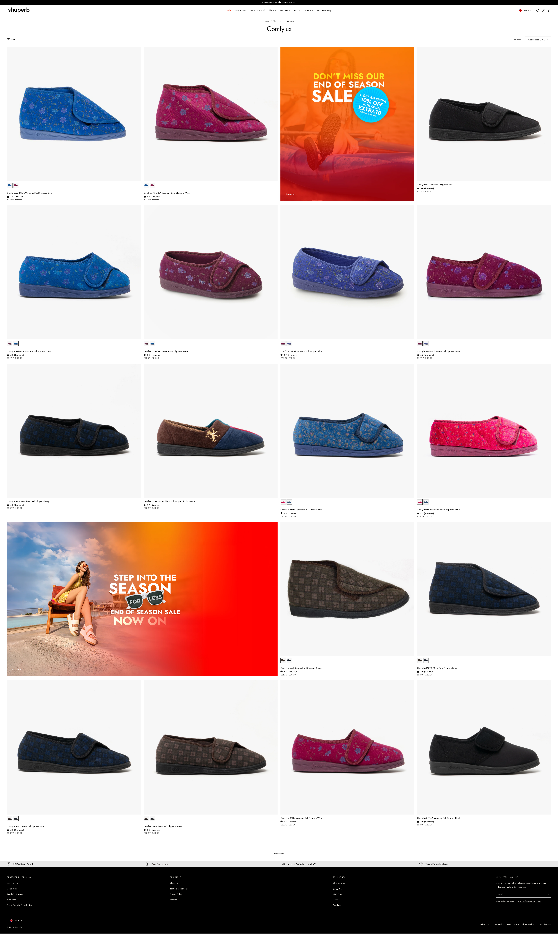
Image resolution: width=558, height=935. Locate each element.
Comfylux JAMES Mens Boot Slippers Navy (437, 668)
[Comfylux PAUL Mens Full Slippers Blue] (74, 747)
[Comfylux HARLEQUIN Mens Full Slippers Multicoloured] (211, 431)
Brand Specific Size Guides (19, 905)
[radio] (9, 185)
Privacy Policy (176, 894)
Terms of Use (524, 901)
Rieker (335, 899)
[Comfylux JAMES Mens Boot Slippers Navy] (484, 589)
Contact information (544, 924)
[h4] (347, 124)
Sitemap (173, 899)
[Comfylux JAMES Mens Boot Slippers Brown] (347, 589)
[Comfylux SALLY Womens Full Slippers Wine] (347, 747)
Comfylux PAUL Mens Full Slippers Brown (163, 826)
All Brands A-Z (339, 883)
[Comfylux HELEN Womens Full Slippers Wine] (484, 431)
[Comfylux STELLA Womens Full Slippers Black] (484, 747)
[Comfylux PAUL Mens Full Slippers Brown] (211, 747)
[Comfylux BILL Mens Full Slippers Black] (484, 114)
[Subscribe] (547, 894)
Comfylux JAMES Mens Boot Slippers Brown (301, 668)
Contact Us (12, 888)
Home (266, 20)
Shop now (290, 194)
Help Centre (12, 883)
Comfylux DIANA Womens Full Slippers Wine (438, 351)
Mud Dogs (338, 894)
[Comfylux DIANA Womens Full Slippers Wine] (484, 272)
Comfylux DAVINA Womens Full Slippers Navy (29, 351)
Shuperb (18, 927)
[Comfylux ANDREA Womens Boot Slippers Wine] (211, 114)
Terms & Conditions (179, 888)
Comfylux (290, 20)
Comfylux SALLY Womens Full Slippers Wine (301, 818)
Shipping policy (528, 924)
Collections (277, 20)
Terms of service (513, 924)
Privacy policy (499, 924)
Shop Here (16, 669)
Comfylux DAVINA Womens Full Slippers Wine (166, 351)
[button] (537, 10)
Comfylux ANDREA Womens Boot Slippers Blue (29, 193)
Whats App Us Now (159, 864)
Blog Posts (11, 899)
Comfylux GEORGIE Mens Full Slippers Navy (28, 501)
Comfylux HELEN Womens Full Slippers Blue (301, 509)
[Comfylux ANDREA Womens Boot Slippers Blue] (74, 114)
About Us (174, 883)
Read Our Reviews (15, 894)
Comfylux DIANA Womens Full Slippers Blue (301, 351)
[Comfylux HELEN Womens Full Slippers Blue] (347, 431)
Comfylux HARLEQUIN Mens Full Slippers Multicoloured (170, 501)
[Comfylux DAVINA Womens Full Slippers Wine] (211, 272)
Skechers (337, 905)
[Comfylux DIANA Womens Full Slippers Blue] (347, 272)
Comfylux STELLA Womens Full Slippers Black (438, 818)
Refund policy (485, 924)
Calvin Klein (338, 888)
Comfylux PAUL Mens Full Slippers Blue (25, 826)
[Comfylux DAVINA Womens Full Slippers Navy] (74, 272)
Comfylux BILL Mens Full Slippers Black (435, 184)
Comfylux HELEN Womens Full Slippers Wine (438, 509)
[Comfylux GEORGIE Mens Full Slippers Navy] (74, 431)
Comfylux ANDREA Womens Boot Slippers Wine (167, 193)
